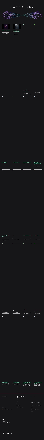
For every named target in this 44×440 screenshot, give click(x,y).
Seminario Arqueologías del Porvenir (27, 383)
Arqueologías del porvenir (20, 407)
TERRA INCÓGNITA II (38, 90)
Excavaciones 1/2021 (5, 382)
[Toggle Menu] (2, 1)
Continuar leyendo (5, 33)
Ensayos (18, 403)
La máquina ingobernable (27, 162)
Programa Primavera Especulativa (26, 309)
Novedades (3, 419)
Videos (18, 401)
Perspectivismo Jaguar (16, 162)
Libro (13, 235)
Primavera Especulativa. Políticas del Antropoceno (38, 309)
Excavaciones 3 (36, 235)
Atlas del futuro (4, 162)
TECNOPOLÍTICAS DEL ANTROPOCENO (16, 31)
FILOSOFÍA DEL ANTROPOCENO (26, 90)
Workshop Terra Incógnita (27, 235)
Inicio (17, 399)
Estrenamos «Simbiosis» (16, 382)
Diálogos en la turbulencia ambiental (37, 163)
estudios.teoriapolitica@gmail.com (35, 409)
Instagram (32, 411)
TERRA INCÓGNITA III (6, 30)
